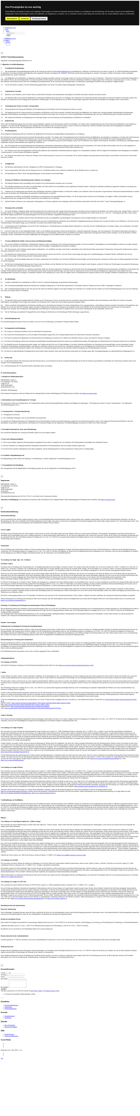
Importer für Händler (11, 1027)
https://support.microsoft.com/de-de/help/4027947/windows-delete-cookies (27, 704)
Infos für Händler (10, 1025)
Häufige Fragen (9, 1034)
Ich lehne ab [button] (25, 18)
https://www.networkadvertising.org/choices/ (14, 791)
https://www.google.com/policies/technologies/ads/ (16, 793)
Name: (3, 977)
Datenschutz (8, 1007)
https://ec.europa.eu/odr (90, 393)
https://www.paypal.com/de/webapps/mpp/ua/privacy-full (76, 665)
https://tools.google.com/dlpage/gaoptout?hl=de (15, 752)
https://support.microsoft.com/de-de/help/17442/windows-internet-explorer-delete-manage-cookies (41, 703)
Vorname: (4, 975)
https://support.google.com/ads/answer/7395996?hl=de (91, 786)
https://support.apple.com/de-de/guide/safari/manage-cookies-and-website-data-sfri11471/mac (33, 708)
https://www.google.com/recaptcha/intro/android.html (27, 898)
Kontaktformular (10, 1016)
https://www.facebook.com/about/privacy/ (13, 600)
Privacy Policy (38, 991)
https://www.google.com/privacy (57, 898)
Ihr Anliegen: (5, 987)
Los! (8, 35)
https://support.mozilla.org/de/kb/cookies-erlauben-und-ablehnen (30, 706)
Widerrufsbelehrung (10, 1008)
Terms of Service (50, 991)
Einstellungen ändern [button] (39, 18)
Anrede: (3, 973)
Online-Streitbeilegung (11, 1036)
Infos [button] (8, 42)
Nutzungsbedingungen (11, 1005)
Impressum (8, 1018)
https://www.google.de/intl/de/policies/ (12, 760)
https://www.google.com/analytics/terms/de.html (104, 758)
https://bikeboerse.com (64, 71)
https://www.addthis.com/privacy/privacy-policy (71, 855)
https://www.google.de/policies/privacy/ (44, 793)
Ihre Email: (4, 979)
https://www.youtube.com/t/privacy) (12, 876)
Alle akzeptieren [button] (12, 18)
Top (2, 1058)
